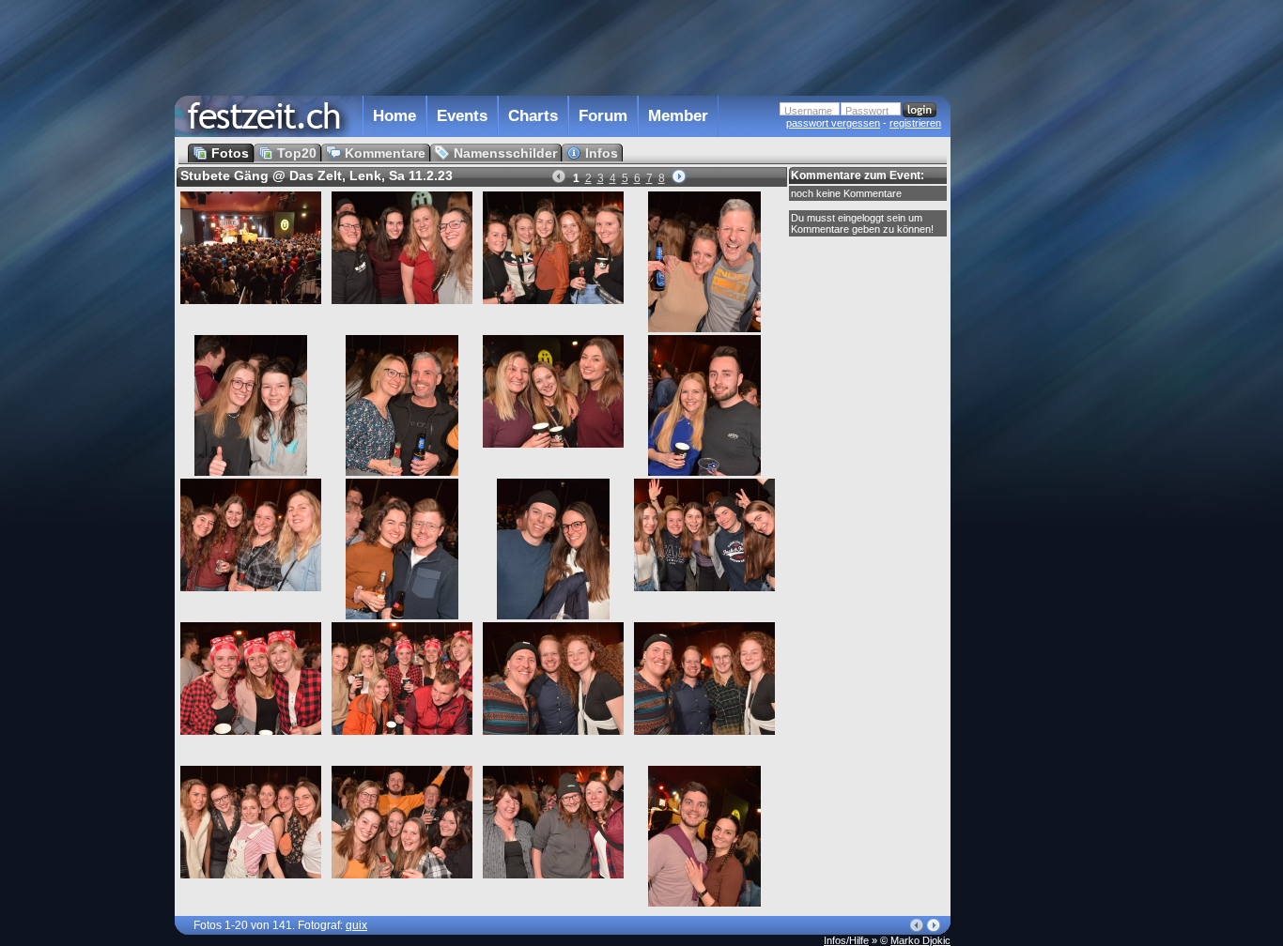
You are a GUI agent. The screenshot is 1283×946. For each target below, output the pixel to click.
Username (808, 110)
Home (394, 116)
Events (462, 116)
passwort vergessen (833, 123)
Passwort (867, 110)
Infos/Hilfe (846, 940)
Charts (533, 116)
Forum (603, 116)
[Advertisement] (1033, 378)
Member (678, 116)
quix (356, 925)
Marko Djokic (920, 940)
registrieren (915, 123)
